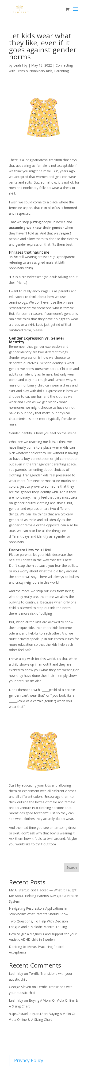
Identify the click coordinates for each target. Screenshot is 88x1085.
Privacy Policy (28, 1060)
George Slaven (20, 987)
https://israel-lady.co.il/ (26, 1013)
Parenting (61, 71)
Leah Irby (20, 65)
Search (71, 867)
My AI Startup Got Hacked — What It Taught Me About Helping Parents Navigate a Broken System (43, 896)
